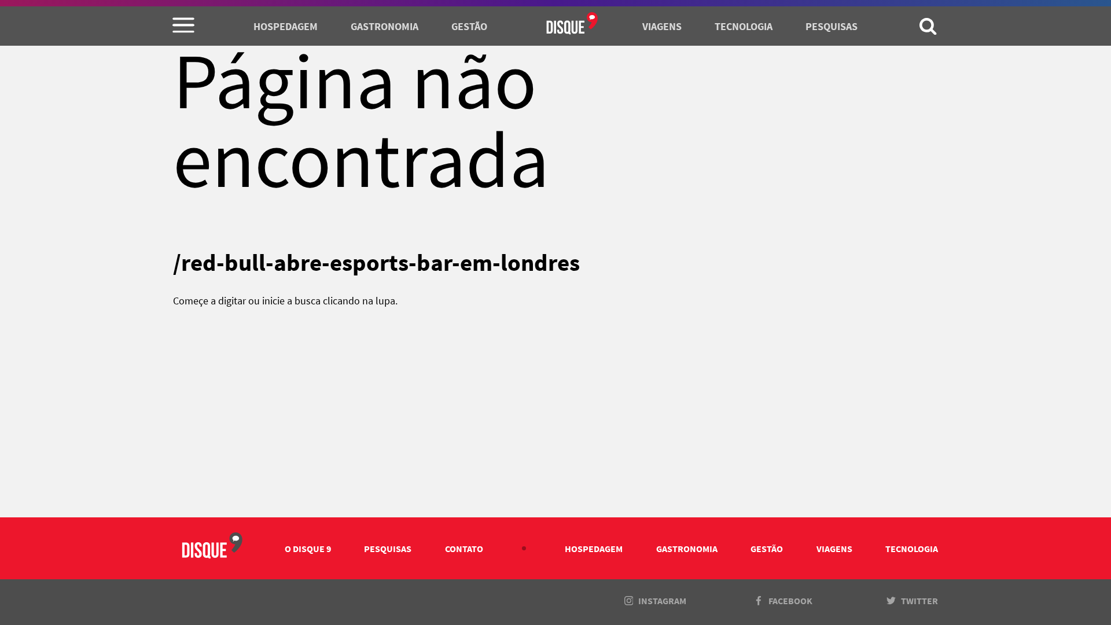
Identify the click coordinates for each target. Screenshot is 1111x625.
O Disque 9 (308, 548)
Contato (464, 548)
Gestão (469, 26)
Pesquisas (831, 26)
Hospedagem (285, 26)
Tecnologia (743, 26)
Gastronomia (384, 26)
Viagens (662, 26)
